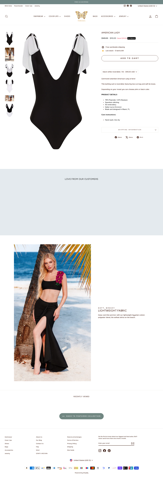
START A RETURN (41, 453)
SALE (37, 450)
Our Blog (39, 440)
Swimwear (38, 16)
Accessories (107, 16)
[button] (129, 63)
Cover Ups (28, 6)
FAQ (37, 447)
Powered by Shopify (81, 473)
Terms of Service (72, 440)
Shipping (70, 447)
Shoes (67, 16)
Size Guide (70, 450)
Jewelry (37, 6)
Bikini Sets (8, 6)
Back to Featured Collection (83, 416)
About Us (39, 437)
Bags (95, 16)
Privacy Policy (72, 443)
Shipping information (129, 129)
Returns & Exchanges (74, 437)
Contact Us (39, 443)
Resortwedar (18, 6)
